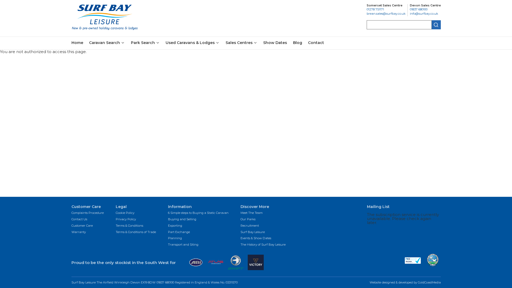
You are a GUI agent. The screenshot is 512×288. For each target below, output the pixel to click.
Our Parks (248, 219)
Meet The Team (252, 213)
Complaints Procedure (87, 213)
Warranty (78, 232)
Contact (316, 43)
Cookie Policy (125, 213)
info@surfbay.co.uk (424, 13)
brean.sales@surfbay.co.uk (386, 13)
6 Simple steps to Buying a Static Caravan (198, 213)
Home (77, 43)
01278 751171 (375, 9)
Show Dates (275, 43)
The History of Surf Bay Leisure (263, 244)
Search (436, 24)
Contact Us (79, 219)
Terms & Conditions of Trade (136, 232)
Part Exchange (179, 232)
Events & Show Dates (256, 238)
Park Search (143, 43)
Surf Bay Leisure (253, 232)
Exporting (175, 225)
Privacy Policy (126, 219)
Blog (297, 43)
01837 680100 (418, 9)
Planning (175, 238)
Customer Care (82, 225)
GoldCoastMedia (429, 282)
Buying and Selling (182, 219)
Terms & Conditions (129, 225)
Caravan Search (104, 43)
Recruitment (250, 225)
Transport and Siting (183, 244)
